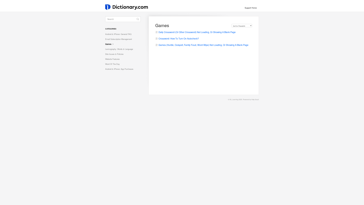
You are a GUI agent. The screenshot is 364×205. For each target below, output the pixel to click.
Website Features (112, 59)
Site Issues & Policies (114, 54)
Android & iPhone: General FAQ (118, 34)
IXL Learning (233, 99)
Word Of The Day (112, 64)
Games (108, 44)
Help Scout (255, 99)
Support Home (251, 7)
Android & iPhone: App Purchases (119, 69)
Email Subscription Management (118, 39)
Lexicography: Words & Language (119, 49)
